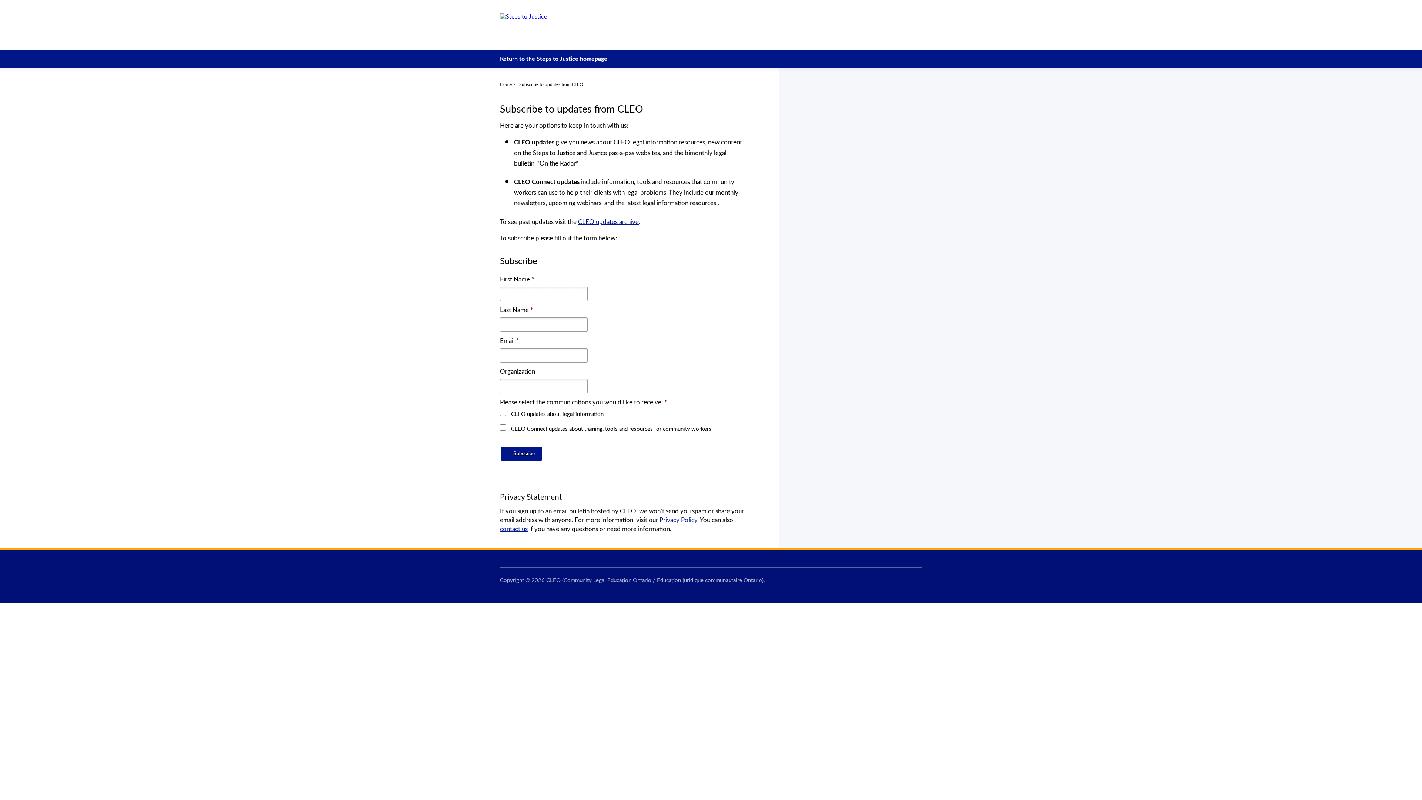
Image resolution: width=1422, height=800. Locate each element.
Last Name (516, 310)
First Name (517, 279)
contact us (514, 529)
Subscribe (523, 453)
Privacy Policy (678, 520)
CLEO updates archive (608, 222)
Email (509, 341)
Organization (517, 372)
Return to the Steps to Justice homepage (553, 59)
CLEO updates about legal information (557, 414)
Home (506, 84)
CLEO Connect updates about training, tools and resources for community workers (611, 429)
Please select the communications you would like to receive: (583, 402)
